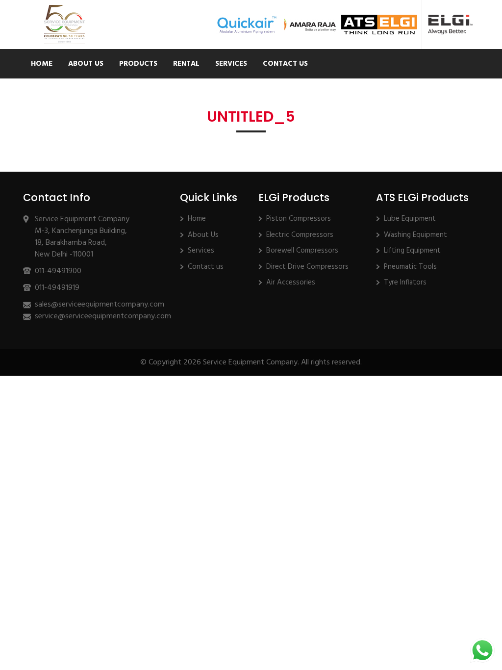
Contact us (206, 267)
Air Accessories (290, 282)
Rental (186, 64)
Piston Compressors (298, 219)
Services (231, 64)
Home (41, 64)
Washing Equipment (415, 235)
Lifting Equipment (412, 251)
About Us (85, 64)
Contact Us (285, 64)
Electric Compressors (299, 235)
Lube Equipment (410, 219)
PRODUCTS (138, 64)
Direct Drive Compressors (307, 267)
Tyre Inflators (405, 282)
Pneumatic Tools (410, 267)
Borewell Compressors (302, 251)
